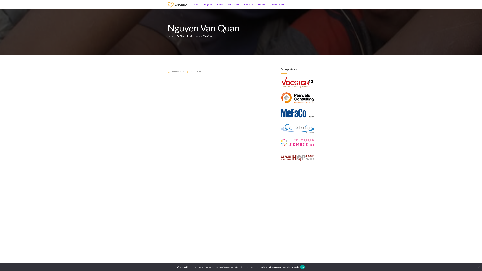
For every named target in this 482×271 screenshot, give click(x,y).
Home (195, 5)
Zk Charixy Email (184, 36)
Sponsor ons (233, 5)
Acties (220, 5)
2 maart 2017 (177, 72)
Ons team (248, 5)
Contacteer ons (277, 5)
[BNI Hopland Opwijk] (297, 154)
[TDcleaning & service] (297, 125)
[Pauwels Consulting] (297, 94)
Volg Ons (207, 5)
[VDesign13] (297, 78)
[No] (479, 267)
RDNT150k (197, 72)
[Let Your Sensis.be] (297, 139)
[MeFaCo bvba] (297, 109)
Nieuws (261, 5)
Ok (302, 267)
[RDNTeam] (179, 4)
